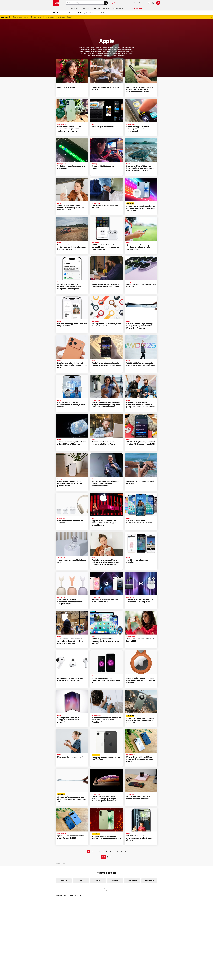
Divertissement (94, 13)
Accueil (64, 13)
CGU (65, 896)
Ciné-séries (72, 13)
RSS (80, 896)
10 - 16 (109, 857)
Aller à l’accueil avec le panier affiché (148, 3)
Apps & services (115, 3)
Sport (85, 13)
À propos (73, 896)
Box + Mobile (106, 8)
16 (125, 851)
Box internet (74, 8)
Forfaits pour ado (137, 8)
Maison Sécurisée (118, 8)
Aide (135, 3)
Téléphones (96, 8)
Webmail (153, 3)
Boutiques (142, 3)
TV (127, 8)
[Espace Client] (158, 3)
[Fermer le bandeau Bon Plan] (211, 17)
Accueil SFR (56, 3)
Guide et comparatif (107, 13)
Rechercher (106, 3)
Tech (79, 13)
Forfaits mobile (85, 8)
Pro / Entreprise (127, 3)
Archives (59, 896)
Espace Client (158, 3)
